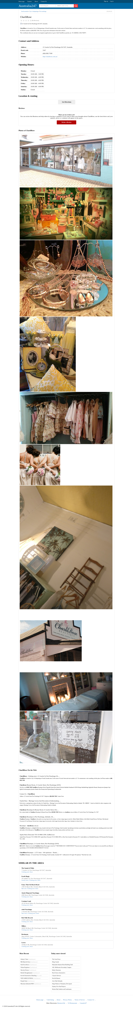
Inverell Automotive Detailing (31, 975)
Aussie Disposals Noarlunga (30, 893)
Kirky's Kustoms (56, 970)
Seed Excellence (29, 964)
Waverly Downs (28, 970)
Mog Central (55, 962)
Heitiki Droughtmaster (30, 973)
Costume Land (26, 901)
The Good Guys (56, 959)
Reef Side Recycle (27, 918)
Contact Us (44, 1)
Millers (24, 926)
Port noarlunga (42, 11)
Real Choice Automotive (58, 973)
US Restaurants (72, 1003)
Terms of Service (80, 1000)
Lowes (24, 942)
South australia (24, 11)
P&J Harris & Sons (29, 962)
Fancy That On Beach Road (30, 884)
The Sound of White (28, 868)
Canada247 (83, 1003)
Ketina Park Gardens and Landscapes (62, 989)
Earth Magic (26, 876)
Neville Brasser (56, 978)
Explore (29, 1)
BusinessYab (61, 1003)
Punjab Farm (27, 981)
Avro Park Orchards (57, 981)
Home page (22, 1)
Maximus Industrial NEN (31, 983)
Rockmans (25, 934)
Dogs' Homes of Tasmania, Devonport (62, 983)
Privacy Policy (67, 1000)
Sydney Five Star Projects (59, 986)
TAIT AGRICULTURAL (30, 978)
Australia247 (28, 6)
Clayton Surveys (56, 975)
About (36, 1)
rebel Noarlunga (27, 909)
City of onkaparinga (33, 11)
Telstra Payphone (29, 967)
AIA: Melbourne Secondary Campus (61, 967)
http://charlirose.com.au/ (50, 56)
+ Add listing (50, 1000)
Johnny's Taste (28, 959)
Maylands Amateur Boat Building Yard (62, 964)
